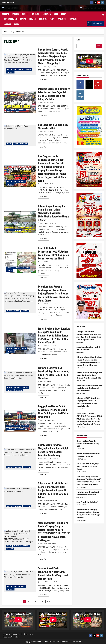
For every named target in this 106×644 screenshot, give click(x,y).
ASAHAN (9, 267)
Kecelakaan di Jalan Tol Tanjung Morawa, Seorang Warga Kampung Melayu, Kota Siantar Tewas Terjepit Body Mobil (88, 513)
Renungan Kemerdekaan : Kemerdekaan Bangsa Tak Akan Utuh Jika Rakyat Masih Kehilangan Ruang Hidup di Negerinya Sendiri (88, 335)
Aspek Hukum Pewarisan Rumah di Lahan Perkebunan (88, 348)
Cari (78, 40)
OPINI (56, 14)
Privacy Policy (28, 634)
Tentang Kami (16, 634)
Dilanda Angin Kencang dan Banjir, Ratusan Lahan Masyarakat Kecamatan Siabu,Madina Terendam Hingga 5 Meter (20, 222)
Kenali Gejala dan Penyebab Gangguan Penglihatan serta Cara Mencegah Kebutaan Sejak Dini (89, 388)
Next (48, 602)
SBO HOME (5, 14)
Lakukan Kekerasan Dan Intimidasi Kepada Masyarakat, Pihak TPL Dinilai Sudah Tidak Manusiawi (20, 382)
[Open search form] (103, 14)
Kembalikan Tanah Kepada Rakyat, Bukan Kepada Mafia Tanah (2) (87, 493)
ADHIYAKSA (47, 14)
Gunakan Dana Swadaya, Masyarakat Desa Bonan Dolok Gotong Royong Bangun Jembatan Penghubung (20, 459)
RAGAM (16, 24)
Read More (44, 79)
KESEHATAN (73, 19)
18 (43, 602)
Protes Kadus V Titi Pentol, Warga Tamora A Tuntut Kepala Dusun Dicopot (87, 466)
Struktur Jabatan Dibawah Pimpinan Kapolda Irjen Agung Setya (88, 454)
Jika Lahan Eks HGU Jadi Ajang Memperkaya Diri (20, 135)
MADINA (9, 230)
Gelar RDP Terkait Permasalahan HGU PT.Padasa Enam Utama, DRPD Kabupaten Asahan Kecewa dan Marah (20, 262)
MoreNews (66, 641)
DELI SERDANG (11, 69)
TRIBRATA (35, 14)
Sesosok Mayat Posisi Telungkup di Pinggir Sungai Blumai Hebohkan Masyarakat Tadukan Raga (20, 581)
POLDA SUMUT (11, 429)
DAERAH (25, 14)
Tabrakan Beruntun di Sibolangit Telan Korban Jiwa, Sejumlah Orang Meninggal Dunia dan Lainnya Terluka (20, 102)
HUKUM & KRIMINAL (10, 19)
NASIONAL (15, 14)
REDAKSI (6, 634)
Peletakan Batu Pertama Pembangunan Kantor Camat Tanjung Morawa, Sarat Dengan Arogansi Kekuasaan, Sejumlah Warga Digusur (20, 302)
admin (41, 67)
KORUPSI (23, 19)
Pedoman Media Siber (11, 637)
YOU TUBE (27, 467)
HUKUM (63, 14)
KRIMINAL (32, 19)
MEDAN (9, 143)
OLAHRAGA (7, 24)
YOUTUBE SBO (97, 23)
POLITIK (52, 19)
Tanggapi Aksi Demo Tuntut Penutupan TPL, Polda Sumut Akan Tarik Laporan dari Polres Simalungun (20, 421)
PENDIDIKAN (62, 19)
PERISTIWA (43, 19)
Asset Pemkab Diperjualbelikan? (87, 502)
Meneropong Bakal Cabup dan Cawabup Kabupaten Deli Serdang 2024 (87, 443)
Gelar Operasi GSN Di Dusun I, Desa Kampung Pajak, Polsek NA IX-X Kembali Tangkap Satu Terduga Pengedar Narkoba (88, 402)
